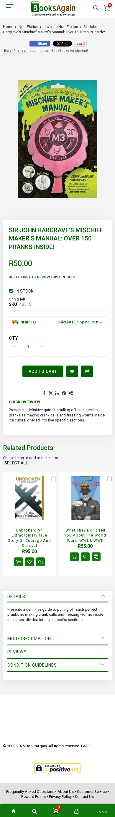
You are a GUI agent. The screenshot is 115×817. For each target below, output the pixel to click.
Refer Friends (15, 51)
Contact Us (84, 796)
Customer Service (92, 791)
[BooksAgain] (53, 8)
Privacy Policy (60, 796)
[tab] (57, 596)
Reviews (17, 652)
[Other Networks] (71, 393)
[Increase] (42, 346)
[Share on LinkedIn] (57, 393)
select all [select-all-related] (16, 463)
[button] (29, 561)
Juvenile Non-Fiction (61, 26)
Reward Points (33, 796)
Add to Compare (87, 371)
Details (16, 596)
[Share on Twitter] (51, 393)
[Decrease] (14, 346)
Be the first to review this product (42, 277)
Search (96, 8)
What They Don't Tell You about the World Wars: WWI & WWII (85, 535)
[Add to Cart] (18, 561)
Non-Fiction (28, 26)
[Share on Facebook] (44, 393)
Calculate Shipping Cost (78, 322)
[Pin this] (64, 393)
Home (8, 26)
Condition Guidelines (32, 665)
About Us (66, 791)
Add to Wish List (72, 371)
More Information (29, 638)
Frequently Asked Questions (30, 791)
